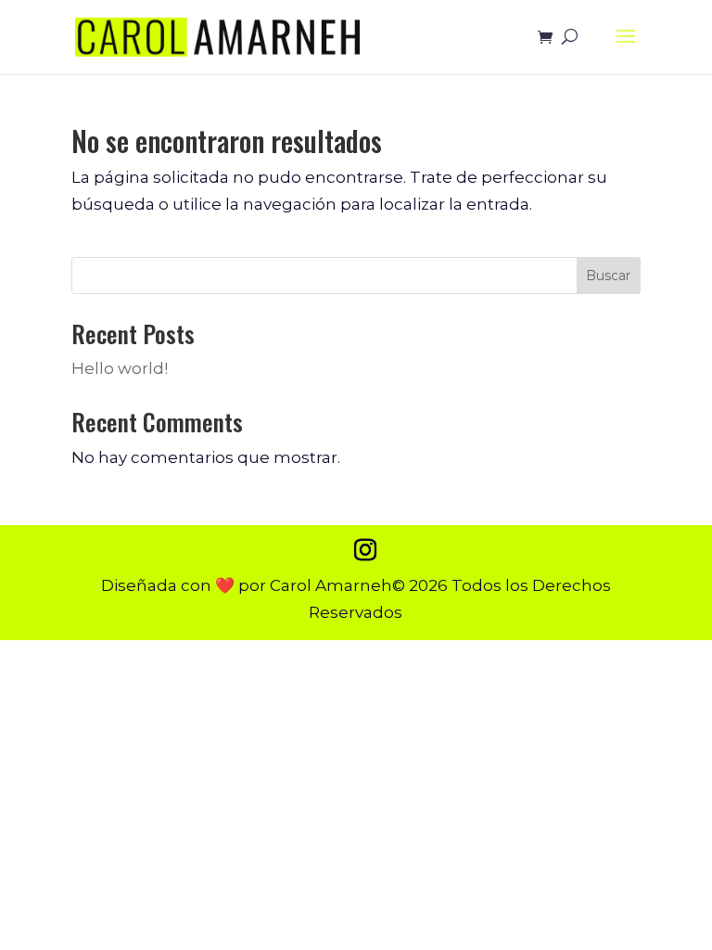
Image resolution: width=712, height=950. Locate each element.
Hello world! (119, 368)
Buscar (608, 275)
